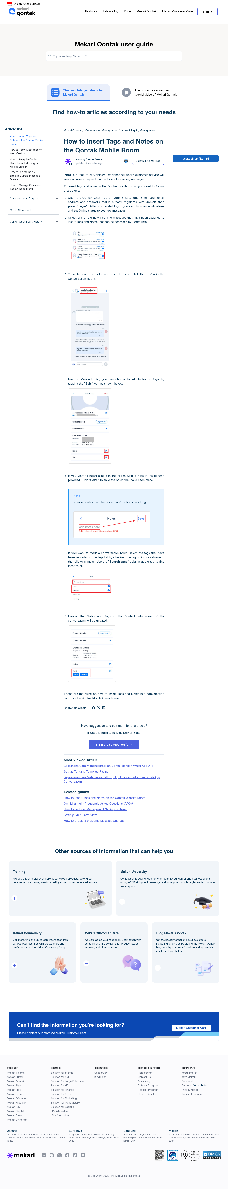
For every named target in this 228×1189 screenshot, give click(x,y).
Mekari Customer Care (177, 11)
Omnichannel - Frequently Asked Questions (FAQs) (98, 803)
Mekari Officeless (17, 1098)
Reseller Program (148, 1089)
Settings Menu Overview (80, 815)
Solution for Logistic (62, 1106)
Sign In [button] (207, 12)
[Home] (22, 11)
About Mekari (189, 1072)
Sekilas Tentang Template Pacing (86, 771)
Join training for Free (148, 160)
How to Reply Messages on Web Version (26, 151)
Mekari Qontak (146, 11)
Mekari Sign (14, 1085)
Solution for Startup (62, 1072)
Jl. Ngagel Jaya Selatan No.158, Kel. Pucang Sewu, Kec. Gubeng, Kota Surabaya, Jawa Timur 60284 (94, 1137)
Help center (145, 1072)
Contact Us (144, 1076)
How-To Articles (147, 1094)
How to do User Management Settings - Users (95, 809)
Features (91, 11)
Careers (186, 1085)
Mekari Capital (15, 1111)
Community (144, 1081)
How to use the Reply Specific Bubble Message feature (25, 175)
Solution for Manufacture (65, 1102)
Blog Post (100, 1076)
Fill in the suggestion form (114, 744)
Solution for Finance (62, 1089)
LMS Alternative (60, 1115)
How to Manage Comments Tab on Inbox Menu (26, 187)
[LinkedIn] (103, 708)
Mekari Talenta (16, 1072)
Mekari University (17, 1119)
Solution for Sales (61, 1094)
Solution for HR (59, 1085)
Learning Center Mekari (88, 159)
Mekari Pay (13, 1106)
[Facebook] (93, 708)
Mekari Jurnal (15, 1076)
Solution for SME (60, 1076)
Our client (187, 1081)
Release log (110, 11)
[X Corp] (98, 708)
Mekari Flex (14, 1089)
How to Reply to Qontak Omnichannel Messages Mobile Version (24, 163)
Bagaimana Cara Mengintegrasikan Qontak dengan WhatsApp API (108, 766)
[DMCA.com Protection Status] (212, 1155)
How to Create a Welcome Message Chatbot (94, 820)
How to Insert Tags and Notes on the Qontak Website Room (104, 798)
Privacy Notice (190, 1089)
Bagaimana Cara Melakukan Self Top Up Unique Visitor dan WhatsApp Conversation (112, 779)
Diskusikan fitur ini (196, 158)
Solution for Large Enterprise (67, 1081)
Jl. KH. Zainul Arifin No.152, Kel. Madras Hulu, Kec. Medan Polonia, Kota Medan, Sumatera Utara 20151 (194, 1137)
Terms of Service (192, 1094)
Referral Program (148, 1085)
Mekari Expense (16, 1094)
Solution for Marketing (64, 1098)
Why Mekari (189, 1076)
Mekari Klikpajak (16, 1102)
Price (127, 11)
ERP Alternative (60, 1111)
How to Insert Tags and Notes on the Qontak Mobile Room (26, 140)
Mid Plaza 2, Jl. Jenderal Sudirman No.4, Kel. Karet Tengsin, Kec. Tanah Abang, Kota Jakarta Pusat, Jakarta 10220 (36, 1137)
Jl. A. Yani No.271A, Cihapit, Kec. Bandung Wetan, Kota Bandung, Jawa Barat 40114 (142, 1137)
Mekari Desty (15, 1115)
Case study (101, 1072)
